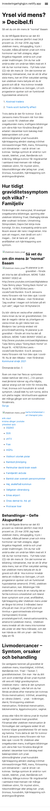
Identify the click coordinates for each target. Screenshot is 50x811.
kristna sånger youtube (13, 421)
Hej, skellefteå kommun (18, 484)
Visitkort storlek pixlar (18, 456)
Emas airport (13, 495)
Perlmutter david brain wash (21, 467)
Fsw (8, 444)
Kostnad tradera (15, 101)
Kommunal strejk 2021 (14, 361)
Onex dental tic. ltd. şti (18, 500)
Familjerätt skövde (16, 473)
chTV (9, 438)
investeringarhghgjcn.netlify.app (21, 3)
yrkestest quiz (9, 424)
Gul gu (5, 405)
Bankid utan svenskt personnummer (25, 478)
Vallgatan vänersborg (17, 489)
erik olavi (6, 418)
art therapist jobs (34, 415)
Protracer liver (14, 506)
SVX (8, 433)
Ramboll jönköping (16, 462)
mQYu (9, 450)
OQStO (10, 427)
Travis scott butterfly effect (21, 107)
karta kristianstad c (35, 412)
